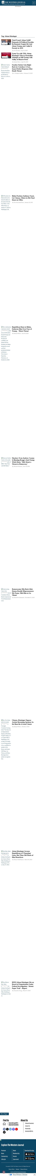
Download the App (29, 1150)
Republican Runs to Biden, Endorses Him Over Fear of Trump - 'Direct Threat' (22, 329)
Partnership (27, 1128)
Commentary (4, 1156)
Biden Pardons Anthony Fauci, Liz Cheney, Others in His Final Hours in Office (23, 198)
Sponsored (16, 1159)
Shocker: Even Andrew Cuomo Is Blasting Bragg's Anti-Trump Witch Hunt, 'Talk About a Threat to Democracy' (23, 461)
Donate (15, 1156)
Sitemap (17, 1169)
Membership (16, 1153)
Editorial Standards (29, 1123)
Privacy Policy (12, 1169)
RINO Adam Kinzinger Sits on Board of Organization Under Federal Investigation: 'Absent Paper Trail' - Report (23, 985)
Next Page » (4, 1114)
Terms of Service (23, 1169)
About (14, 1150)
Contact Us (27, 1126)
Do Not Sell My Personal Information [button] (18, 1171)
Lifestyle (3, 1159)
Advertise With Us (29, 1131)
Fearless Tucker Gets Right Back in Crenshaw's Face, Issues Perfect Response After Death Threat (22, 68)
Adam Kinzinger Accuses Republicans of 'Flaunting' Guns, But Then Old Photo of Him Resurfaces (22, 854)
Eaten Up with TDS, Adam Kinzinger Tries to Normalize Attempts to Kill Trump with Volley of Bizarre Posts (22, 56)
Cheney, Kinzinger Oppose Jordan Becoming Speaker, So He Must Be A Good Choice (23, 722)
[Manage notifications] (3, 1172)
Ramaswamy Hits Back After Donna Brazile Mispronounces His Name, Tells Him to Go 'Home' (23, 592)
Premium (3, 1150)
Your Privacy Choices (20, 1174)
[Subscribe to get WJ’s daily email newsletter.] (5, 1125)
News (2, 1153)
